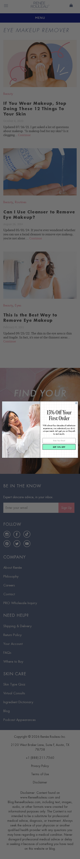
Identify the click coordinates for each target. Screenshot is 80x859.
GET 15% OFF (59, 447)
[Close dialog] (76, 403)
